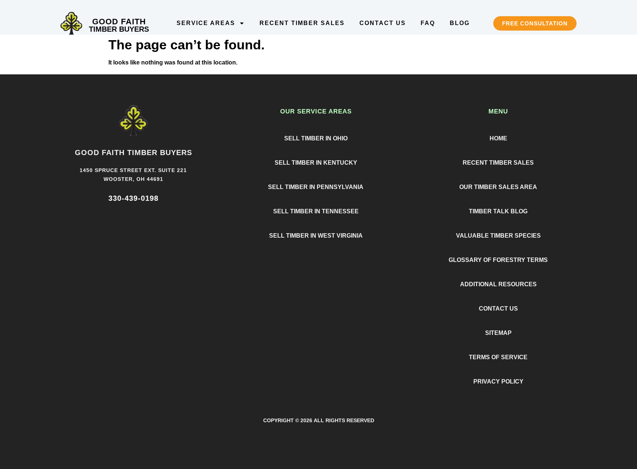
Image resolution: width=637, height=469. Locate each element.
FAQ (428, 23)
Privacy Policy (498, 381)
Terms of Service (498, 357)
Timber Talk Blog (498, 211)
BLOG (460, 23)
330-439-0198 (133, 198)
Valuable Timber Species (498, 235)
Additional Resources (498, 284)
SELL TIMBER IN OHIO (316, 138)
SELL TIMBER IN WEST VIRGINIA (316, 235)
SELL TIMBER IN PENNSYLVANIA (315, 187)
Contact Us (382, 23)
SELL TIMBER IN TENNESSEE (316, 211)
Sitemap (498, 333)
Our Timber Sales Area (498, 187)
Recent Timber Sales (302, 23)
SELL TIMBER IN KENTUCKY (316, 163)
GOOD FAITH (119, 21)
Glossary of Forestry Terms (498, 260)
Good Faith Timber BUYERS (133, 152)
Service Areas (206, 23)
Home (498, 138)
